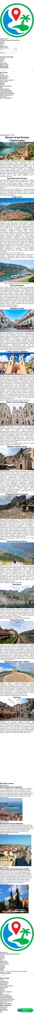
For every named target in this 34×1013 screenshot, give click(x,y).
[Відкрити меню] (1, 51)
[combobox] (17, 70)
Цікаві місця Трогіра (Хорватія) (11, 823)
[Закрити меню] (1, 55)
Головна (2, 41)
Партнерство (3, 46)
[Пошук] (16, 49)
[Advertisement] (17, 116)
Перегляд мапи (4, 47)
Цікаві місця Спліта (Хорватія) (11, 787)
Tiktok (1, 970)
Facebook (2, 965)
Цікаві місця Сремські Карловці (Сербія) (14, 869)
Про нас (2, 43)
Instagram (2, 967)
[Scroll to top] (1, 1012)
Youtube (2, 968)
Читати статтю (4, 797)
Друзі (1, 44)
